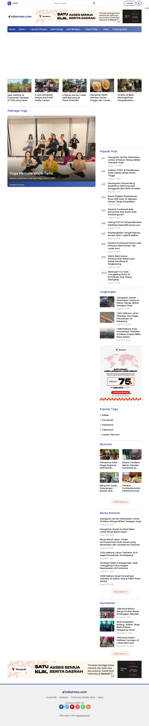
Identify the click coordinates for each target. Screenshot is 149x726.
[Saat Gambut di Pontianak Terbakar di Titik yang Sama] (19, 85)
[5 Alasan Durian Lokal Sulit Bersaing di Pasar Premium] (74, 85)
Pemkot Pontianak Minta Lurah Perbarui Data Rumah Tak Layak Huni (124, 246)
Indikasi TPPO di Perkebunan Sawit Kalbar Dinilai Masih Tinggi (123, 173)
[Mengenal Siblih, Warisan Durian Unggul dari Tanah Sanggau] (102, 85)
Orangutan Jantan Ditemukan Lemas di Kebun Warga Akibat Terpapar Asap (124, 160)
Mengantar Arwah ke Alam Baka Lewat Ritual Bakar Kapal (117, 530)
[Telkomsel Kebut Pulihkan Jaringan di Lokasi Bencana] (107, 641)
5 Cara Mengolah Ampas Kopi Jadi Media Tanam (44, 97)
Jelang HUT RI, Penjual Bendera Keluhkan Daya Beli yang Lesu (124, 223)
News (22, 29)
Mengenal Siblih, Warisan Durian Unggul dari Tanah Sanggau (100, 98)
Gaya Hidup (91, 29)
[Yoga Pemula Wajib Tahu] (51, 148)
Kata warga (57, 29)
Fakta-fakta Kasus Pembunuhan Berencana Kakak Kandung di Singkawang (121, 260)
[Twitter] (66, 707)
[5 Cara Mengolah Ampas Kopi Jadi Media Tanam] (47, 85)
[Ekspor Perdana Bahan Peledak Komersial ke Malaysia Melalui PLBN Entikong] (132, 454)
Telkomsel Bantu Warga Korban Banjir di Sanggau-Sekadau (128, 611)
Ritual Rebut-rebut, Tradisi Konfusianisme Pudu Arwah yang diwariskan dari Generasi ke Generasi (120, 542)
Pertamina (107, 425)
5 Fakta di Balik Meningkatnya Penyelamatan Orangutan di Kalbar (128, 98)
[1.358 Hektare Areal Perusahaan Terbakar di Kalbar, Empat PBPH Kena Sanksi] (107, 333)
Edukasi (13, 178)
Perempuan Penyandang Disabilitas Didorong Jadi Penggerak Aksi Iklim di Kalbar (124, 186)
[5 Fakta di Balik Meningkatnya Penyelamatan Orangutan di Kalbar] (130, 85)
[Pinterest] (72, 707)
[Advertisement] (74, 55)
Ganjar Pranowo (111, 434)
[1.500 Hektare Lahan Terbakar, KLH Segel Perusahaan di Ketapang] (107, 317)
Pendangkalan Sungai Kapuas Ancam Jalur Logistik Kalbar (124, 234)
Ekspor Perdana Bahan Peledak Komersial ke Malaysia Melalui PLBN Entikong (131, 465)
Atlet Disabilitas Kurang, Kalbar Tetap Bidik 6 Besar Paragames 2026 (128, 626)
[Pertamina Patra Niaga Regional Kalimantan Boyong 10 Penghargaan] (109, 454)
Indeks (129, 3)
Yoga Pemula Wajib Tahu (31, 173)
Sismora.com (83, 715)
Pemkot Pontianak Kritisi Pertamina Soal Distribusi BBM (131, 488)
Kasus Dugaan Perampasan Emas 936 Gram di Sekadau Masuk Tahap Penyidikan (122, 199)
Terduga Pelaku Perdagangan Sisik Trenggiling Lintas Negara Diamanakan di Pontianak (119, 565)
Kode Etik (51, 697)
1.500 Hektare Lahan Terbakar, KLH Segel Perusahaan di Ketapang (128, 317)
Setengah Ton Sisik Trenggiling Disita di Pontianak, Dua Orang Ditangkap (120, 275)
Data (106, 29)
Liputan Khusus (38, 29)
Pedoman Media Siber (83, 697)
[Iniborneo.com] (19, 16)
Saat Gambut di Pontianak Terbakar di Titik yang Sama (18, 98)
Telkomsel (107, 429)
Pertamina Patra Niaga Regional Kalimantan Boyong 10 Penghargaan (108, 465)
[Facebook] (61, 707)
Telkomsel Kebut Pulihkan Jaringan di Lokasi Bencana (128, 640)
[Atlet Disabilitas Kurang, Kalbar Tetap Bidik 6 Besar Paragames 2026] (107, 626)
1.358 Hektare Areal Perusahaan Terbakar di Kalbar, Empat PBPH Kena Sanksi (129, 333)
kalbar (105, 415)
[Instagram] (77, 707)
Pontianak (107, 420)
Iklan (100, 697)
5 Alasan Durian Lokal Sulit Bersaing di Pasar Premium (74, 98)
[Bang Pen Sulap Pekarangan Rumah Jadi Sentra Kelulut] (109, 477)
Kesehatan (22, 178)
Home (12, 29)
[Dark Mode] (139, 3)
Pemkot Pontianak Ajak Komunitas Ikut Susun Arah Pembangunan (122, 212)
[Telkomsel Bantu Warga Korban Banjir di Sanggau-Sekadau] (107, 612)
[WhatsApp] (83, 707)
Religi (39, 178)
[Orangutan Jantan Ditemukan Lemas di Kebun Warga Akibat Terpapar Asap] (107, 301)
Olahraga (32, 178)
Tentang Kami (119, 29)
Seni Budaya (73, 29)
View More (120, 502)
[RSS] (88, 707)
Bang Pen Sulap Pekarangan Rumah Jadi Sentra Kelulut (108, 488)
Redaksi (64, 697)
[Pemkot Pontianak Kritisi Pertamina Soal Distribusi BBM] (132, 477)
